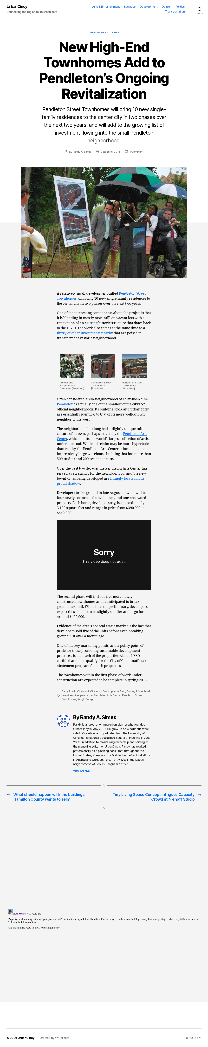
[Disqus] (104, 865)
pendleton (86, 695)
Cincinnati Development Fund (107, 691)
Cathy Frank (68, 691)
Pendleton (65, 404)
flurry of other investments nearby (85, 333)
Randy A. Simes (82, 151)
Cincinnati (83, 691)
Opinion (166, 6)
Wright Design (86, 699)
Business (130, 6)
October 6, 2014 (110, 151)
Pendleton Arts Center (107, 695)
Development (149, 6)
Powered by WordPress (53, 1038)
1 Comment (136, 151)
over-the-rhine (70, 695)
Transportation (175, 11)
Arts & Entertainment (106, 6)
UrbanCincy (16, 6)
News (115, 32)
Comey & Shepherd (138, 691)
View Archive (83, 770)
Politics (180, 6)
